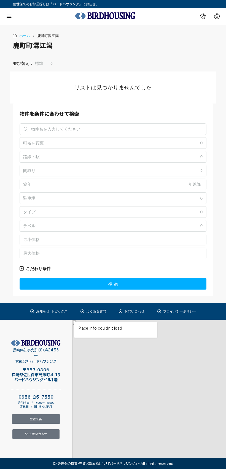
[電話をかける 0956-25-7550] (203, 16)
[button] (113, 268)
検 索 (113, 283)
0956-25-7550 (35, 397)
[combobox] (44, 63)
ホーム (24, 36)
